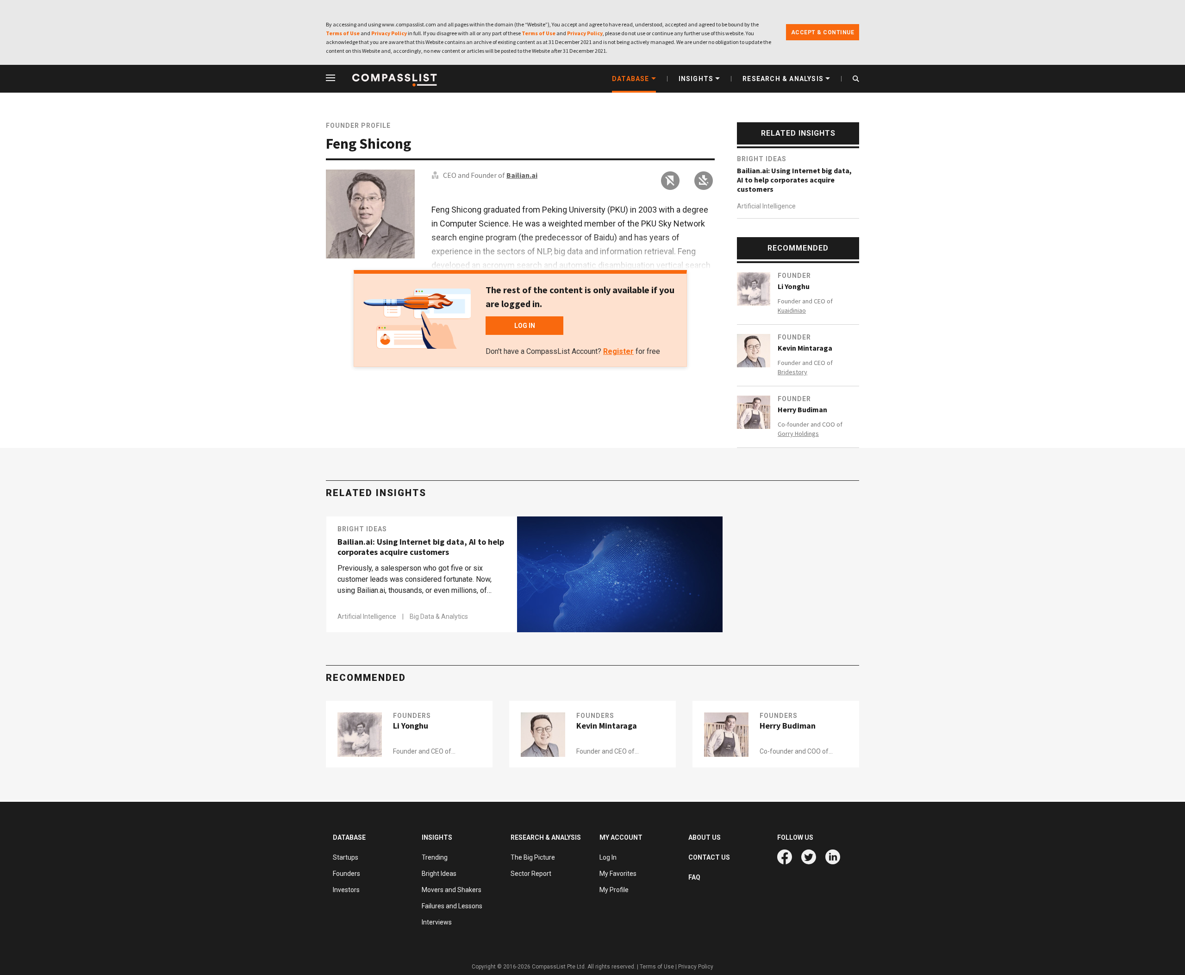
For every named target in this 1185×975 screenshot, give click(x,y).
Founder (794, 275)
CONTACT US (709, 857)
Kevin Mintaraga (805, 347)
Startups (345, 857)
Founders (412, 715)
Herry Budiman (802, 409)
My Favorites (617, 873)
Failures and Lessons (452, 906)
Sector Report (531, 873)
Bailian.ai (521, 175)
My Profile (614, 889)
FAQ (694, 877)
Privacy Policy (389, 33)
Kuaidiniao (792, 310)
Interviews (437, 922)
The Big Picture (533, 857)
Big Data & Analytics (439, 616)
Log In (608, 857)
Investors (346, 889)
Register (618, 351)
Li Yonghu (794, 286)
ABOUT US (704, 837)
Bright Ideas (761, 159)
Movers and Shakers (451, 889)
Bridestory (792, 372)
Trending (435, 857)
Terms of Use (343, 33)
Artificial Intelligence (766, 206)
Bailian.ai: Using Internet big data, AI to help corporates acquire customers (794, 180)
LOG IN (524, 325)
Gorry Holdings (798, 433)
